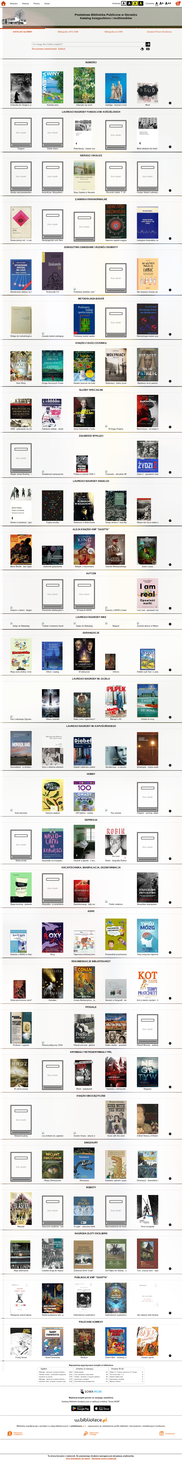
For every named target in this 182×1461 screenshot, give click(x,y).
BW (129, 3)
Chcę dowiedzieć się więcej (78, 1458)
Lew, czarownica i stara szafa (83, 1374)
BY (140, 3)
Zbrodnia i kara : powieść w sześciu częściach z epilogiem (58, 1381)
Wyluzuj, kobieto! (115, 1381)
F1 (161, 3)
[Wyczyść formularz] (142, 49)
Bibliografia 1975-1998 (68, 32)
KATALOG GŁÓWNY (22, 32)
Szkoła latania (79, 1372)
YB (135, 3)
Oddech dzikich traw (116, 1377)
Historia (25, 3)
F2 (168, 3)
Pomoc (37, 3)
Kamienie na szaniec (46, 1377)
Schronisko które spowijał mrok (84, 1381)
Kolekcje (61, 49)
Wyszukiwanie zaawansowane (44, 49)
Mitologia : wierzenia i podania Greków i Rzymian (55, 1372)
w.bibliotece (77, 1426)
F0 (156, 3)
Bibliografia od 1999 (114, 32)
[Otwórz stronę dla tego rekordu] (21, 88)
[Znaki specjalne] (148, 49)
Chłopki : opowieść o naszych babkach (87, 1377)
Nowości (13, 3)
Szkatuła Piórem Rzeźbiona (159, 32)
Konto (47, 3)
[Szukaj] (148, 44)
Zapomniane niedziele (81, 1379)
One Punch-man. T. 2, (117, 1374)
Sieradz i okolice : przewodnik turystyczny (52, 1374)
